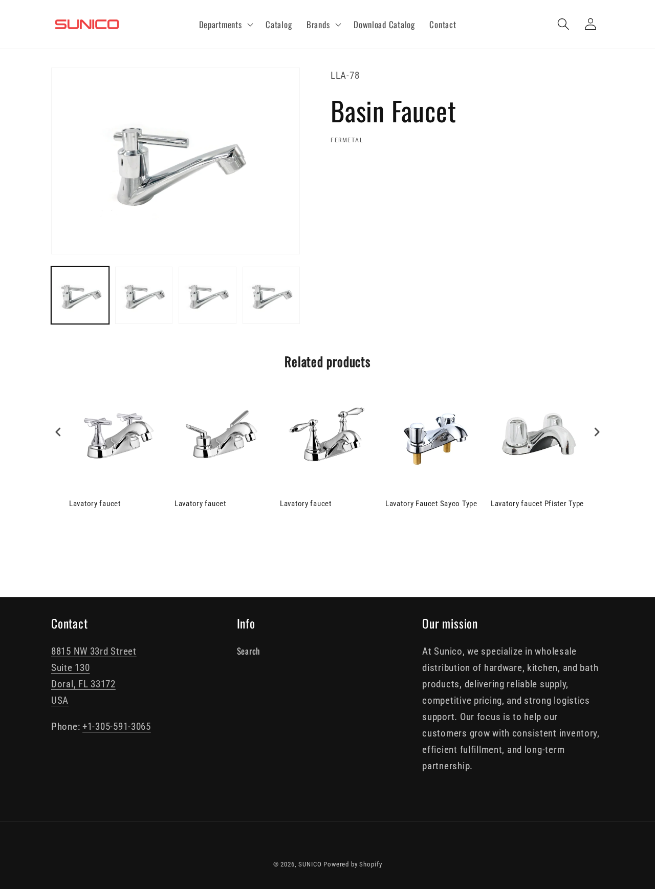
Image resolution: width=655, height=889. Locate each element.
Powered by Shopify (352, 864)
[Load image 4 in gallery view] (271, 295)
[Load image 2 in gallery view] (144, 295)
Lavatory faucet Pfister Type (537, 503)
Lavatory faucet (95, 503)
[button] (224, 24)
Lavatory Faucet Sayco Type (431, 503)
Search (248, 650)
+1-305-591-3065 (116, 726)
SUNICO (309, 864)
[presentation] (58, 432)
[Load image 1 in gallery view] (80, 295)
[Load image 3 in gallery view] (207, 295)
